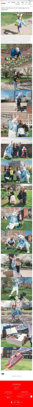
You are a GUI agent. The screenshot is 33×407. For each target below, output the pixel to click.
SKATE (30, 2)
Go (31, 396)
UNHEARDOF (13, 2)
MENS (18, 2)
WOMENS (22, 2)
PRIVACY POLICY (16, 387)
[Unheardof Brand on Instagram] (31, 6)
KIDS (27, 2)
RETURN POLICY (16, 389)
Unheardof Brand (17, 404)
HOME (9, 2)
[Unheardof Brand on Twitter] (30, 6)
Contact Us (10, 393)
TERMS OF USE (16, 388)
